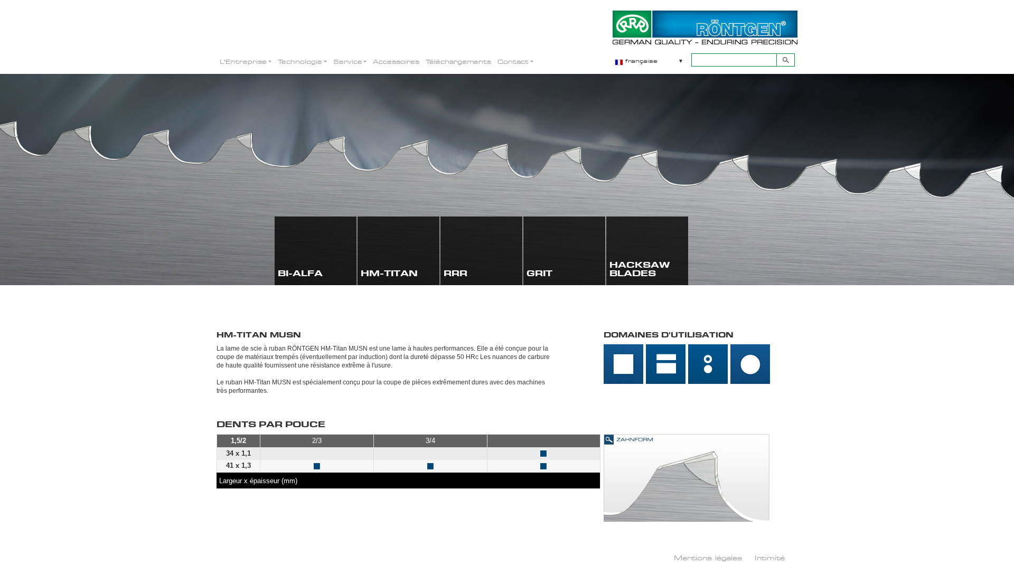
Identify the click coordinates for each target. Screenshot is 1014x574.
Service (347, 61)
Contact (513, 61)
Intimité (770, 557)
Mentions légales (708, 557)
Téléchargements (458, 61)
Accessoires (396, 61)
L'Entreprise (243, 61)
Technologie (300, 61)
